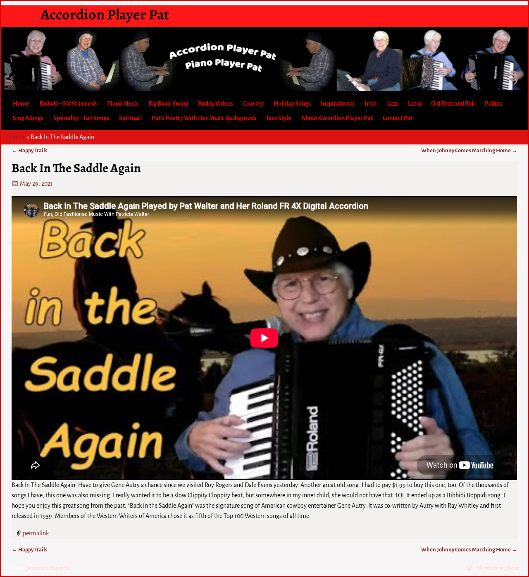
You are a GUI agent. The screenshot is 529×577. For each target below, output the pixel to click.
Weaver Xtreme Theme (497, 568)
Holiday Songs (292, 103)
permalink (36, 533)
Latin (414, 103)
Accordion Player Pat (105, 14)
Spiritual (130, 118)
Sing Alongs (28, 118)
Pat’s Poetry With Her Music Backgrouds (204, 118)
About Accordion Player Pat (337, 118)
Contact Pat (397, 118)
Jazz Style (278, 118)
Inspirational (338, 103)
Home (21, 103)
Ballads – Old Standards (68, 103)
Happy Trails (30, 150)
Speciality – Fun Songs (81, 118)
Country (253, 103)
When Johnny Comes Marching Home (469, 150)
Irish (371, 103)
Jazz (392, 103)
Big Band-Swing (168, 103)
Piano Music (122, 103)
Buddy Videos (215, 103)
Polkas (494, 103)
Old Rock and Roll (453, 103)
